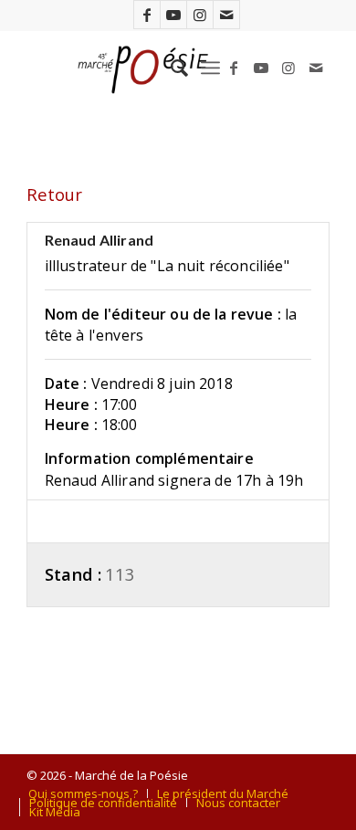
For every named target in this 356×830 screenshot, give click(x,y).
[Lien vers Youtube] (173, 14)
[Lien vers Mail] (226, 14)
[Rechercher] (170, 67)
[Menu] (210, 67)
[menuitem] (170, 67)
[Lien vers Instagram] (200, 14)
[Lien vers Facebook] (147, 14)
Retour (54, 194)
